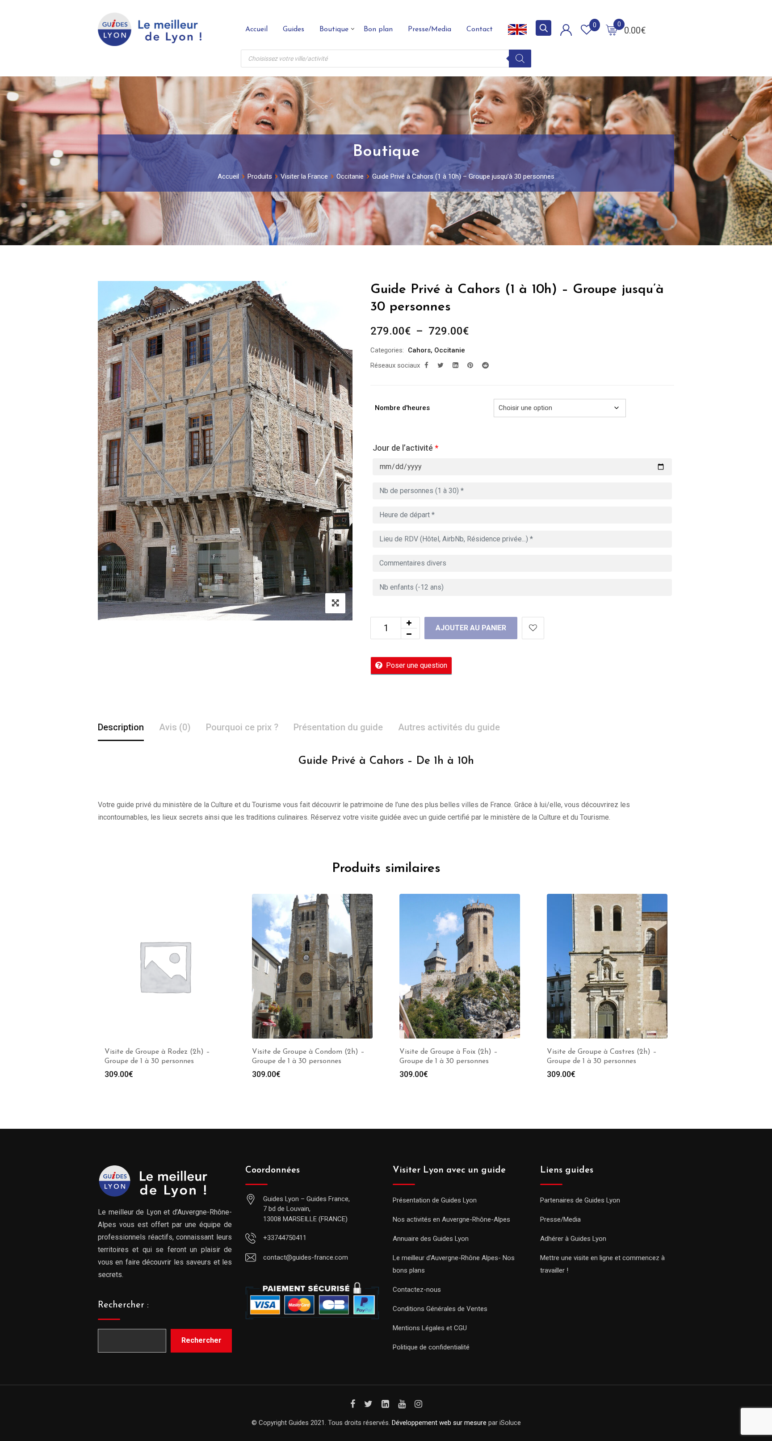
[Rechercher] (520, 58)
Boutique (333, 29)
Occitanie (449, 350)
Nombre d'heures (402, 408)
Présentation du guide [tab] (338, 727)
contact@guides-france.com (305, 1257)
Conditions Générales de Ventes (440, 1309)
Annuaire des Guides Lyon (431, 1239)
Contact (479, 29)
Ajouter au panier (471, 628)
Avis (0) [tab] (175, 727)
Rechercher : (123, 1305)
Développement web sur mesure (439, 1423)
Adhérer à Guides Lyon (573, 1239)
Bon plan (378, 29)
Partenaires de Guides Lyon (580, 1200)
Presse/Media (429, 29)
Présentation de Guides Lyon (435, 1200)
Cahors (419, 350)
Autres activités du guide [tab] (449, 727)
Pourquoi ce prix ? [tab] (242, 727)
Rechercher (201, 1340)
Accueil (256, 29)
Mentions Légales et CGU (430, 1328)
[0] (611, 29)
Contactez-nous (417, 1290)
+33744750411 (284, 1238)
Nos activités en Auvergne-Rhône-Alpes (451, 1219)
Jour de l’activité (405, 447)
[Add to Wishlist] (533, 628)
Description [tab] (121, 727)
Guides (293, 29)
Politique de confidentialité (431, 1347)
